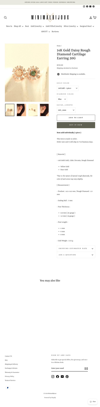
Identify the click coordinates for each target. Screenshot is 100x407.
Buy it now (76, 125)
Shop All (17, 26)
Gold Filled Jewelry (54, 26)
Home (59, 46)
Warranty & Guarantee (12, 372)
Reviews (55, 32)
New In (9, 26)
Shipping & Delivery (11, 364)
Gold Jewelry (36, 26)
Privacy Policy (9, 376)
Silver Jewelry (70, 26)
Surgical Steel (86, 26)
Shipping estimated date (73, 248)
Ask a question (67, 255)
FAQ (6, 360)
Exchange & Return (11, 368)
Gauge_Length (65, 105)
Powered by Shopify (50, 397)
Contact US (8, 356)
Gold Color (63, 83)
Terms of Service (10, 380)
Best (27, 26)
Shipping (60, 68)
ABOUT (44, 32)
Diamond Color (65, 94)
